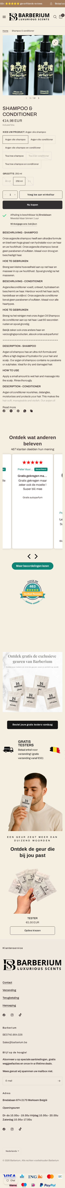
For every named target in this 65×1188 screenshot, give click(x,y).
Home (5, 31)
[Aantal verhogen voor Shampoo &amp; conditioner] (15, 195)
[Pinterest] (19, 411)
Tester (32, 918)
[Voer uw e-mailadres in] (58, 1081)
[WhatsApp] (25, 411)
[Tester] (32, 889)
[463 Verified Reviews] (32, 606)
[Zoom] (55, 42)
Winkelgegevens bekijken (23, 224)
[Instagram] (14, 1015)
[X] (12, 411)
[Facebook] (5, 411)
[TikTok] (23, 1015)
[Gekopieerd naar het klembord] (32, 411)
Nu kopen (32, 204)
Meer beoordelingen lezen (32, 565)
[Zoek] (55, 16)
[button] (29, 556)
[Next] (39, 98)
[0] (60, 16)
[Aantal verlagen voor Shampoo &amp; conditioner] (5, 195)
